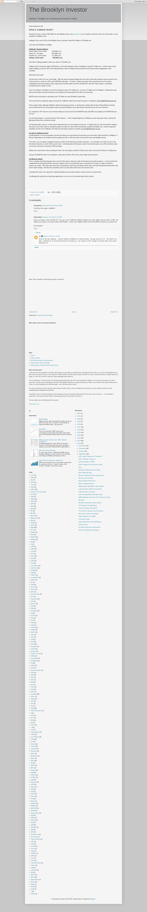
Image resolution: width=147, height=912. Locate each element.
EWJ (32, 608)
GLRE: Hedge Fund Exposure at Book (90, 464)
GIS (32, 639)
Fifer (32, 618)
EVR (32, 606)
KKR (32, 720)
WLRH (33, 882)
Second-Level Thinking (85, 478)
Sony (80, 467)
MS (32, 763)
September (82, 454)
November (82, 448)
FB (32, 613)
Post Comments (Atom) (45, 315)
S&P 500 (33, 808)
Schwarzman (35, 813)
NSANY (33, 775)
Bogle (32, 522)
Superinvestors (35, 839)
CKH (32, 558)
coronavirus (34, 565)
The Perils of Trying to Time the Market (90, 511)
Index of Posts (35, 358)
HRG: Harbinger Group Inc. (87, 459)
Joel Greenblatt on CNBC (86, 461)
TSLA (32, 860)
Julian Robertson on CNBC (87, 516)
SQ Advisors (34, 834)
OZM (32, 784)
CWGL (33, 580)
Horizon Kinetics (36, 670)
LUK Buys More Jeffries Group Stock (90, 489)
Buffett (33, 537)
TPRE (32, 856)
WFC (32, 877)
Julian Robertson (36, 710)
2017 (79, 427)
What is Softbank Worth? (86, 483)
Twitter (33, 865)
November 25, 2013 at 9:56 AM (52, 205)
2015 (79, 432)
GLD (32, 641)
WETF (33, 875)
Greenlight (34, 661)
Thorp (33, 848)
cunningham (35, 577)
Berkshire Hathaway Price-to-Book (89, 470)
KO (32, 722)
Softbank (37, 195)
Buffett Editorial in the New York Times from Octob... (94, 497)
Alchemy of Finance (37, 492)
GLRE (33, 644)
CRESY (33, 575)
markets (33, 748)
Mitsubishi (34, 756)
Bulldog (33, 539)
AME (32, 496)
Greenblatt (34, 658)
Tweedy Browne (36, 863)
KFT (32, 718)
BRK (32, 527)
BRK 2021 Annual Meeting (47, 450)
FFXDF (33, 615)
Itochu (33, 696)
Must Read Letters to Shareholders (42, 360)
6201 (32, 482)
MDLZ (33, 753)
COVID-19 (34, 568)
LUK (32, 739)
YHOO (33, 894)
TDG (32, 841)
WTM (32, 886)
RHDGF (33, 803)
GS (32, 663)
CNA (32, 563)
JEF (32, 703)
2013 (79, 438)
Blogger (93, 899)
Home (74, 312)
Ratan (33, 801)
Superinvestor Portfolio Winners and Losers (44, 365)
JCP (32, 701)
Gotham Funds (35, 653)
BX (32, 542)
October (81, 451)
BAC (32, 506)
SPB (32, 829)
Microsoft (81, 500)
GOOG (33, 649)
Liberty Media (35, 732)
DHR (32, 584)
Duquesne (34, 599)
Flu (32, 620)
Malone (33, 744)
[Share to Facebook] (58, 192)
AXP (32, 503)
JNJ (32, 706)
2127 (32, 475)
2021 (79, 416)
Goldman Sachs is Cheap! (86, 492)
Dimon (33, 587)
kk (39, 236)
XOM (32, 889)
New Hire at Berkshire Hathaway (88, 530)
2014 (79, 435)
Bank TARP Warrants (85, 472)
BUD (32, 534)
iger (32, 684)
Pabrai (33, 787)
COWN (33, 570)
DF (32, 582)
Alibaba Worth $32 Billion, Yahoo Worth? (91, 486)
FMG (32, 622)
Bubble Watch (43, 419)
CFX (32, 553)
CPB (32, 572)
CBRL (32, 549)
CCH (32, 551)
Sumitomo (34, 837)
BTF (32, 530)
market (33, 746)
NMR (32, 772)
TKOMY (33, 853)
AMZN (33, 499)
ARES (32, 501)
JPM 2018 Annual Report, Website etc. (51, 460)
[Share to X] (56, 192)
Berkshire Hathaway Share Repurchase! (91, 475)
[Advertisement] (73, 295)
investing (33, 694)
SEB (32, 815)
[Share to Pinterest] (60, 192)
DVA (32, 601)
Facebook (34, 611)
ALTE (32, 494)
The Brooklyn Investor (58, 9)
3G (32, 480)
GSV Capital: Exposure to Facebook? (90, 456)
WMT (32, 884)
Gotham (33, 651)
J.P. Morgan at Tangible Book (87, 505)
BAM (32, 508)
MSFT (33, 765)
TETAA (33, 846)
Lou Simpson (35, 737)
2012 (79, 440)
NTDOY (33, 777)
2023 (79, 413)
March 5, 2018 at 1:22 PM (51, 236)
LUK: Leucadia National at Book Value (90, 494)
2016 (79, 430)
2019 (79, 421)
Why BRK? (42, 429)
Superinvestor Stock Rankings (40, 363)
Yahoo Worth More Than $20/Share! (90, 522)
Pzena (33, 796)
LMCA (33, 734)
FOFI (32, 625)
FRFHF (33, 627)
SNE (32, 825)
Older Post (114, 312)
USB (32, 867)
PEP (32, 791)
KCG (32, 715)
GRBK (33, 656)
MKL (32, 760)
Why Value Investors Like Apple (88, 513)
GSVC (33, 665)
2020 (79, 419)
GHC (32, 634)
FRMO (33, 630)
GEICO (33, 632)
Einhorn (33, 603)
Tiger (32, 851)
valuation (33, 870)
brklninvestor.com (34, 404)
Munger (33, 770)
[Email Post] (48, 192)
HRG (32, 675)
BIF (32, 513)
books (33, 525)
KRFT (32, 725)
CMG (32, 561)
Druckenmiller (35, 594)
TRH (32, 858)
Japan (33, 698)
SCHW (33, 810)
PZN (32, 798)
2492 (32, 477)
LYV (32, 741)
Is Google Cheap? (84, 519)
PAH (32, 789)
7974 (32, 484)
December (82, 446)
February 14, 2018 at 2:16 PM (52, 217)
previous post (77, 34)
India (32, 689)
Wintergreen (35, 879)
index (32, 687)
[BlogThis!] (54, 192)
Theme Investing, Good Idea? (87, 508)
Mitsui (32, 758)
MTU (32, 768)
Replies (38, 232)
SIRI (32, 822)
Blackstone (34, 518)
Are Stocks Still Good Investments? (89, 527)
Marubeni (34, 751)
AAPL (32, 489)
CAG (32, 546)
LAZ (32, 729)
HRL (32, 677)
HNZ (32, 668)
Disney (33, 589)
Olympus (33, 782)
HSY (32, 680)
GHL (32, 637)
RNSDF (33, 806)
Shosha (33, 820)
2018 (79, 424)
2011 (79, 443)
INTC (32, 691)
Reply (35, 211)
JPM (32, 708)
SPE (32, 832)
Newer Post (33, 312)
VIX (32, 872)
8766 (32, 487)
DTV (32, 596)
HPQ (32, 672)
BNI (32, 520)
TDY (32, 844)
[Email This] (52, 192)
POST (33, 794)
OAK (32, 779)
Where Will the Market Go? (87, 481)
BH (32, 511)
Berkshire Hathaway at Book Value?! (90, 502)
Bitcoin (33, 515)
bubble (33, 532)
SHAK (32, 817)
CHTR (33, 556)
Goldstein (34, 646)
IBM (32, 682)
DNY (32, 592)
